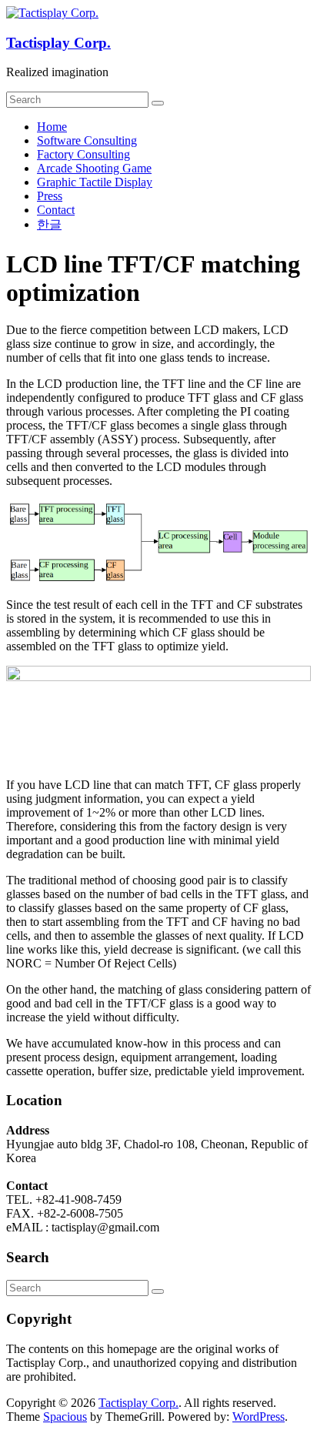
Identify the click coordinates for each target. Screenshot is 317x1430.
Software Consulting (87, 140)
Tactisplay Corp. (58, 43)
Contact (56, 209)
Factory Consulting (83, 154)
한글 (49, 224)
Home (52, 126)
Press (49, 195)
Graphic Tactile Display (94, 182)
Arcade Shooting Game (94, 168)
